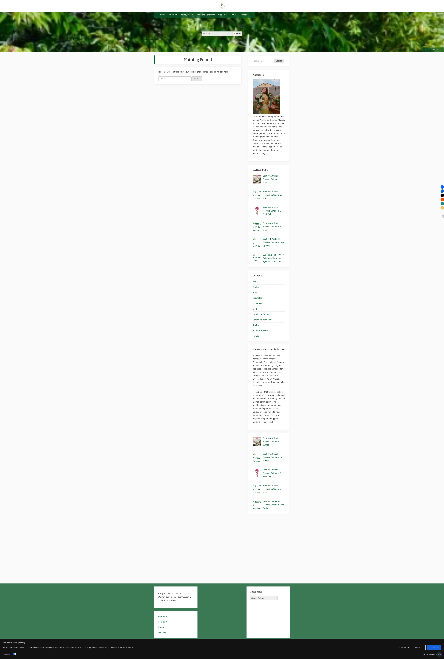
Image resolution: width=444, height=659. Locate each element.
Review (256, 325)
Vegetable (257, 298)
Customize (403, 647)
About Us (173, 15)
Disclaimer (222, 15)
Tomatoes (257, 303)
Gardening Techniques (263, 320)
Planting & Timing (261, 314)
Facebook (162, 616)
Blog (255, 309)
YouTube (162, 633)
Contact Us (244, 15)
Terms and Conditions (205, 15)
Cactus (256, 287)
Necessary (7, 654)
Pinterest (162, 627)
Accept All (434, 647)
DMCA (233, 15)
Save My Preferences (429, 654)
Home (162, 15)
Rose (255, 292)
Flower (256, 336)
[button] (442, 187)
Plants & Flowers (260, 330)
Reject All (418, 647)
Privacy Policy (186, 15)
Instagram (162, 622)
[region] (222, 649)
